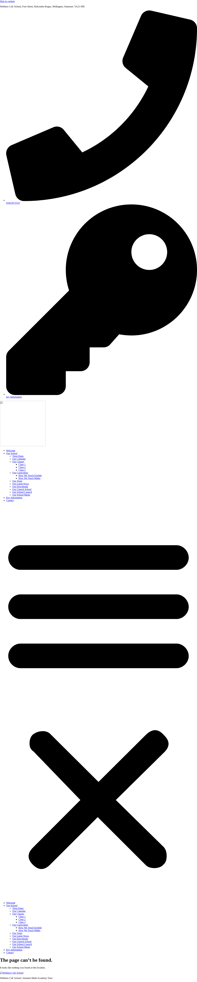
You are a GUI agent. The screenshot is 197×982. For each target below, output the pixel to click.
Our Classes (18, 461)
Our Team (17, 481)
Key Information (14, 497)
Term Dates (18, 456)
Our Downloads (20, 486)
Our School (11, 453)
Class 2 (22, 467)
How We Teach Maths (29, 478)
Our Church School (21, 489)
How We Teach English (30, 475)
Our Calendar (19, 459)
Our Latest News (20, 483)
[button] (98, 701)
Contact (10, 500)
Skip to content (7, 1)
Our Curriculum (20, 472)
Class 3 (22, 470)
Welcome (10, 450)
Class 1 (22, 464)
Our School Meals (21, 495)
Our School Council (22, 492)
